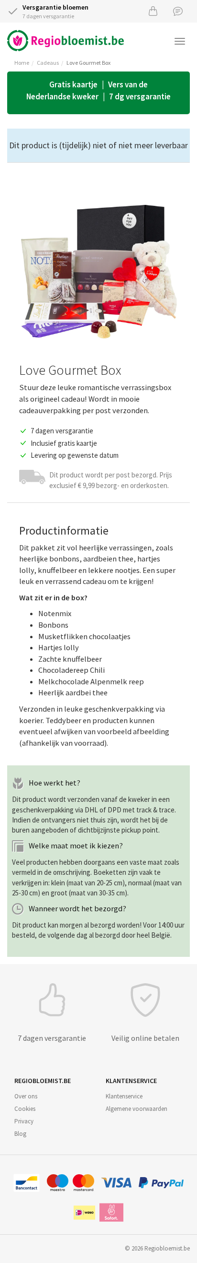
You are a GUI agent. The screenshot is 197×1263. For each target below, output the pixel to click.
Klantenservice (124, 1096)
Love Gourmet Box (88, 62)
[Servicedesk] (178, 10)
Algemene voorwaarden (136, 1109)
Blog (20, 1134)
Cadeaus (48, 62)
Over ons (25, 1096)
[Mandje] (153, 10)
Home (21, 62)
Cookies (24, 1109)
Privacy (23, 1121)
